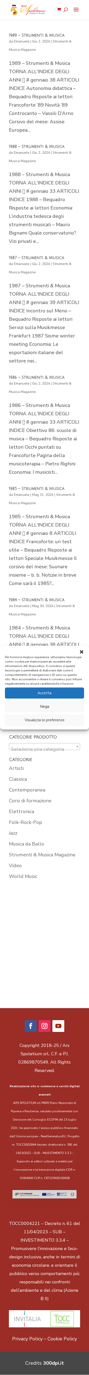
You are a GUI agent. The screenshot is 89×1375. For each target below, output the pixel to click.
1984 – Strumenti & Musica (37, 600)
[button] (81, 651)
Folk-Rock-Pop (25, 822)
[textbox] (44, 749)
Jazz (13, 833)
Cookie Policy (62, 1338)
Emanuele (21, 41)
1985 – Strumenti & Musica (37, 488)
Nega (44, 706)
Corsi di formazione (30, 800)
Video (15, 865)
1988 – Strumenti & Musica (37, 146)
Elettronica (21, 811)
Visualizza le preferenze (45, 720)
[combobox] (44, 746)
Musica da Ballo (26, 844)
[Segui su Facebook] (31, 1026)
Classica (18, 779)
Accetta (44, 693)
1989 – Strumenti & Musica (37, 35)
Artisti (16, 768)
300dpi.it (53, 1363)
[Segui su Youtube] (58, 1026)
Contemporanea (27, 790)
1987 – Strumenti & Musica (36, 258)
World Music (23, 876)
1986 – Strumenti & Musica (37, 377)
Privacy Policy (27, 1338)
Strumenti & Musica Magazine (42, 854)
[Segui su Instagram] (44, 1026)
